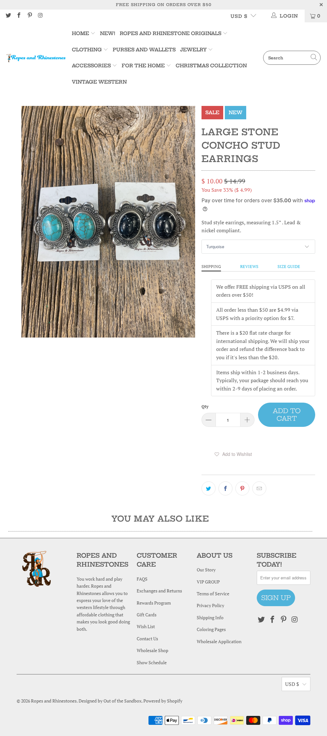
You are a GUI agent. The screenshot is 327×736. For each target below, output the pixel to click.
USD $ (239, 16)
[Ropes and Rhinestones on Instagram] (40, 16)
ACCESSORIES (91, 66)
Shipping (211, 266)
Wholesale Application (219, 641)
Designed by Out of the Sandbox (110, 701)
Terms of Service (213, 594)
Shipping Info (210, 617)
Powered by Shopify (162, 701)
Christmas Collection (211, 66)
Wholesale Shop (152, 650)
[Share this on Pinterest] (242, 488)
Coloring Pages (211, 629)
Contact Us (147, 639)
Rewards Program (154, 603)
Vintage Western (99, 82)
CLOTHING (87, 50)
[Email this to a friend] (259, 488)
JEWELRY (193, 50)
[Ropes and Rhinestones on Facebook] (19, 16)
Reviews (249, 266)
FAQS (142, 579)
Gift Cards (146, 615)
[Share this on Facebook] (225, 488)
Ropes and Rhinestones (54, 701)
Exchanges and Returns (159, 591)
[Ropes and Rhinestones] (35, 58)
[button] (233, 454)
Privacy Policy (210, 605)
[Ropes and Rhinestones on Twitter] (8, 16)
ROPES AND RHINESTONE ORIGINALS (171, 33)
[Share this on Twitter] (209, 488)
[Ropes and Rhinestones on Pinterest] (29, 16)
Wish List (146, 626)
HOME (81, 33)
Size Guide (289, 266)
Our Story (206, 570)
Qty (205, 406)
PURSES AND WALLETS (144, 50)
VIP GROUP (208, 582)
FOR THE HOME (143, 66)
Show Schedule (152, 662)
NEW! (107, 33)
